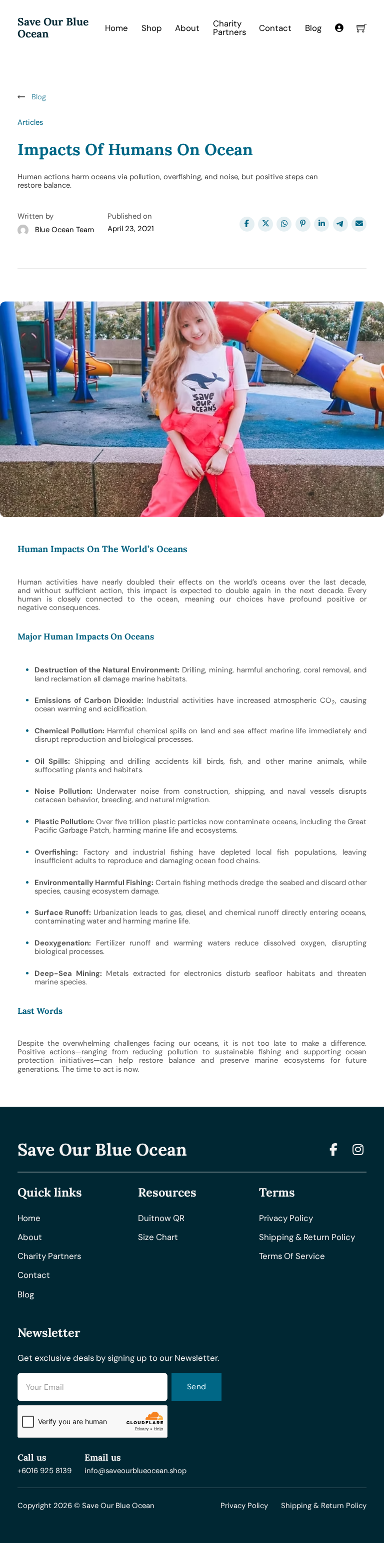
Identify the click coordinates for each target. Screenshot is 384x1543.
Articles (30, 122)
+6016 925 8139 (45, 1471)
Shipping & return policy (307, 1237)
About (187, 27)
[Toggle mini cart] (361, 28)
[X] (265, 224)
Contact (275, 27)
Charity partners (49, 1256)
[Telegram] (340, 224)
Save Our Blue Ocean (53, 28)
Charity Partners (229, 27)
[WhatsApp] (284, 224)
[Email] (359, 224)
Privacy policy (286, 1218)
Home (116, 27)
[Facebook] (247, 224)
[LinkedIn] (321, 224)
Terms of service (292, 1256)
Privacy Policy (244, 1506)
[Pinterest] (303, 224)
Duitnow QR (161, 1218)
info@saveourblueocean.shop (135, 1471)
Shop (152, 27)
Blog (313, 27)
